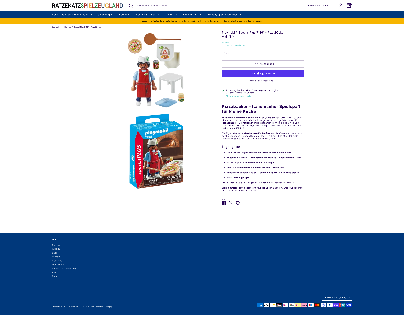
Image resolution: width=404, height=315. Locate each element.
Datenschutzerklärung (64, 268)
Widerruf (56, 249)
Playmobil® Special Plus (235, 45)
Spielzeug (104, 14)
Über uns (57, 260)
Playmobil (226, 42)
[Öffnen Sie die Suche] (131, 6)
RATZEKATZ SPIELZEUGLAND (83, 307)
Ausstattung (190, 14)
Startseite (56, 27)
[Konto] (340, 5)
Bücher (169, 14)
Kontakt (56, 256)
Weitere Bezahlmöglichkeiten (263, 81)
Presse (55, 276)
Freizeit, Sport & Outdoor (222, 14)
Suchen (56, 245)
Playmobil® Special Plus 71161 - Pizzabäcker (82, 27)
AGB (54, 272)
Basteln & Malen (146, 14)
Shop (55, 252)
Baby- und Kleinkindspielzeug (70, 14)
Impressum (58, 264)
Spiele (123, 14)
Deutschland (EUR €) (318, 5)
